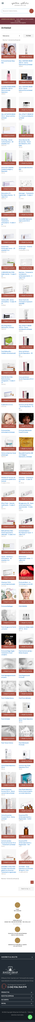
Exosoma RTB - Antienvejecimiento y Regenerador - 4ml (25, 842)
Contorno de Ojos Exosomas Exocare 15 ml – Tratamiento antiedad (8, 842)
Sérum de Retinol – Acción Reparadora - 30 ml (26, 353)
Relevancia (12, 36)
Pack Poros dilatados (25, 698)
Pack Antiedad (5, 719)
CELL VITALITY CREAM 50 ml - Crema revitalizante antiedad (26, 116)
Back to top (26, 889)
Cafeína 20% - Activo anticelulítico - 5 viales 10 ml (8, 301)
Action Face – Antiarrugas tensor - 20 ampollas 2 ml (8, 248)
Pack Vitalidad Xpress (7, 698)
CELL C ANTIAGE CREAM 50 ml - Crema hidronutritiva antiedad (25, 88)
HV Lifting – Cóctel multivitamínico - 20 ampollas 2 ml (7, 141)
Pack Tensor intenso (7, 743)
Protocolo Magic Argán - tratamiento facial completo (8, 652)
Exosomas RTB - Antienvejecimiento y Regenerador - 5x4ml (25, 817)
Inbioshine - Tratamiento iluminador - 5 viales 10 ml (26, 479)
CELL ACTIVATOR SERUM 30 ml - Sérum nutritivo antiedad (8, 116)
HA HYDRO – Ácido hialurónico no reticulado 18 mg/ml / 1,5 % (26, 868)
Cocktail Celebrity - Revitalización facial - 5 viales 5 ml (26, 532)
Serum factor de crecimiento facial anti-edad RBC (26, 301)
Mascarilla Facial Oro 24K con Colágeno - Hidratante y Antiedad (26, 455)
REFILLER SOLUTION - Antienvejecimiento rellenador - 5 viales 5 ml (8, 532)
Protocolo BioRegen (7, 606)
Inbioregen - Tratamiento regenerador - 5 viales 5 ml (26, 195)
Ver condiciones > (17, 923)
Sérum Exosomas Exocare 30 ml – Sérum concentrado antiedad (8, 791)
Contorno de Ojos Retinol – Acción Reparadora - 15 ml (26, 406)
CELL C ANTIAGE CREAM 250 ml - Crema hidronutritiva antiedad (25, 62)
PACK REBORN (23, 606)
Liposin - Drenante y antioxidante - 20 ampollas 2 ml (7, 558)
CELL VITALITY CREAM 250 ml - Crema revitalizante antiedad (25, 327)
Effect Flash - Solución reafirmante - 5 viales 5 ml (8, 505)
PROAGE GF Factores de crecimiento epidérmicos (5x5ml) (8, 479)
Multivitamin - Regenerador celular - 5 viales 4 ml (25, 558)
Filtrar (28, 36)
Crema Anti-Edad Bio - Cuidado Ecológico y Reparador (7, 169)
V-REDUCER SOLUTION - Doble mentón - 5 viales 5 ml (8, 274)
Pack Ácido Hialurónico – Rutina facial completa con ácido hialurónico (26, 791)
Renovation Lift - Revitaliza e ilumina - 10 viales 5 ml (8, 195)
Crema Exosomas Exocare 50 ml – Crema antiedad (8, 817)
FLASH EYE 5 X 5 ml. (7, 405)
